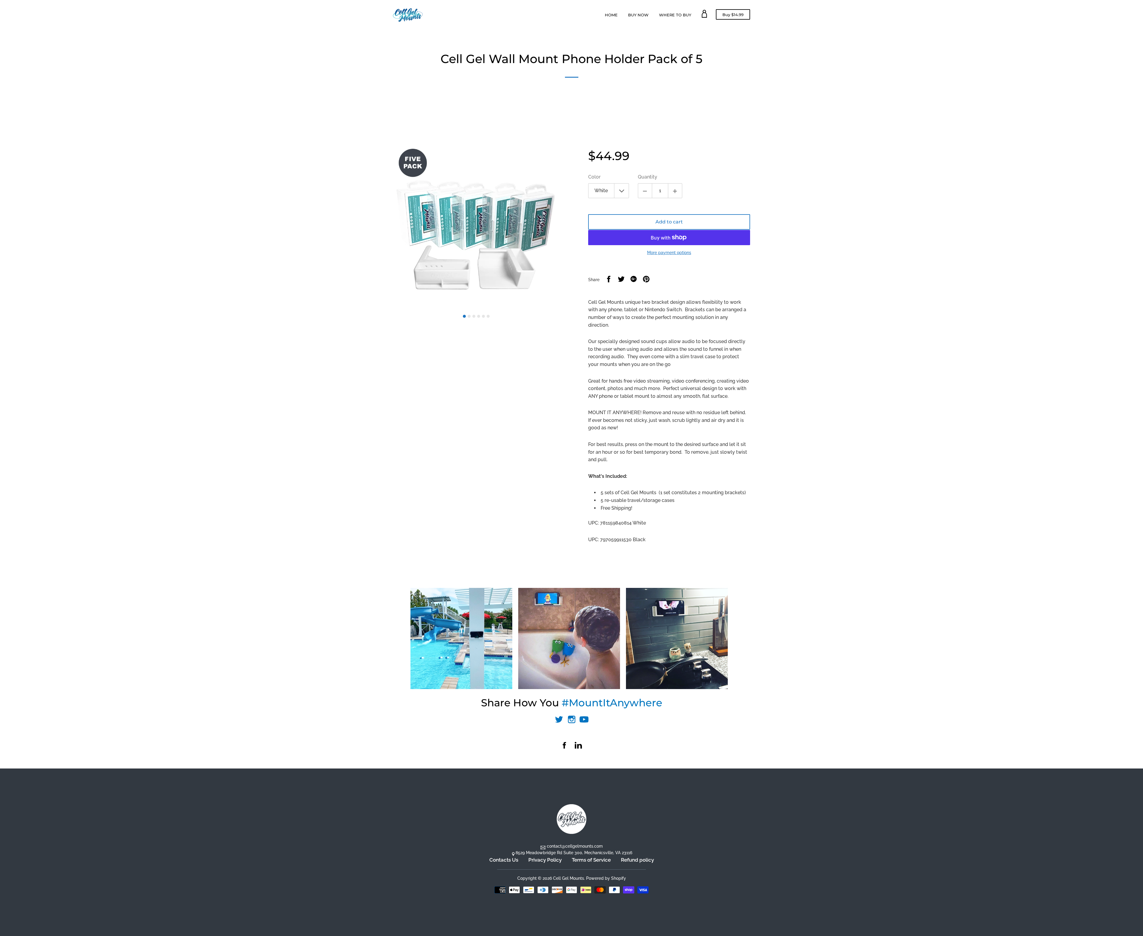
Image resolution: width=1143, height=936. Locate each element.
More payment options (669, 252)
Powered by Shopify (606, 878)
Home (611, 14)
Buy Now (638, 14)
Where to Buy (675, 14)
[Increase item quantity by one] (675, 190)
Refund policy (637, 860)
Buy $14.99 (733, 16)
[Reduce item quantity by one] (645, 190)
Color (594, 177)
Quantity (647, 177)
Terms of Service (591, 860)
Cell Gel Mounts (568, 878)
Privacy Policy (545, 860)
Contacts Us (503, 860)
